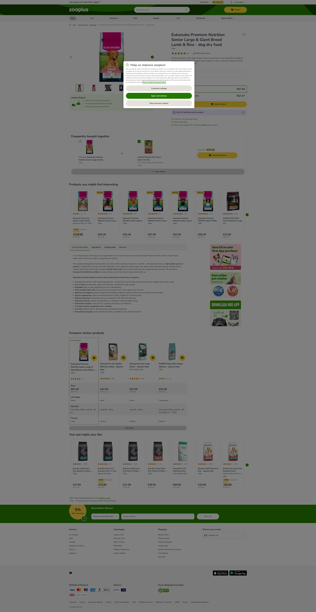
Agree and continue (159, 96)
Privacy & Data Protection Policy (154, 82)
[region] (158, 84)
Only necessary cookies (158, 103)
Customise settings (159, 88)
